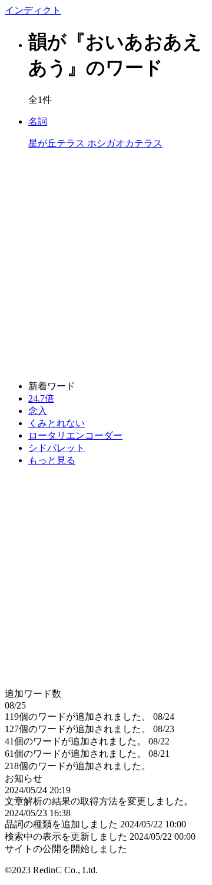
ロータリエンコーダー (75, 435)
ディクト (33, 10)
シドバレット (56, 448)
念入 (37, 411)
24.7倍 (41, 398)
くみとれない (56, 423)
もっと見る (51, 460)
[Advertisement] (106, 265)
